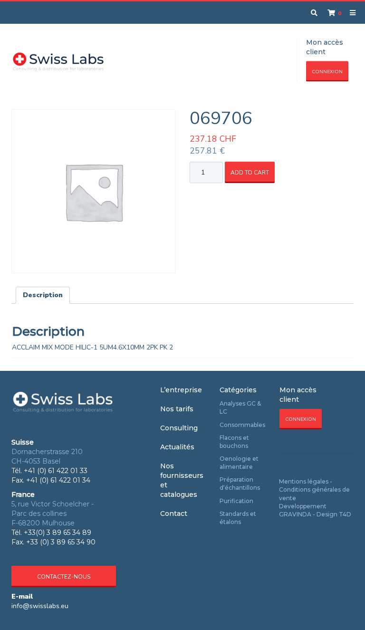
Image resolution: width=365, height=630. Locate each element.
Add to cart (250, 172)
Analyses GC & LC (240, 407)
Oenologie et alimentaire (239, 462)
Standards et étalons (238, 517)
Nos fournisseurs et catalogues (181, 480)
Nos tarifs (176, 409)
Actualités (177, 447)
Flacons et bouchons (234, 441)
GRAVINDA (295, 514)
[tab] (43, 295)
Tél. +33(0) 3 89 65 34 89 (51, 532)
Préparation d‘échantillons (240, 483)
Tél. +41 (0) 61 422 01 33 (49, 470)
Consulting (179, 428)
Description (43, 295)
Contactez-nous (63, 577)
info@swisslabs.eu (39, 606)
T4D (345, 514)
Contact (173, 513)
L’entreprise (181, 390)
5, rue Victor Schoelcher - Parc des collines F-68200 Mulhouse (52, 513)
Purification (236, 500)
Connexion (327, 71)
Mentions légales (303, 481)
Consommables (242, 424)
